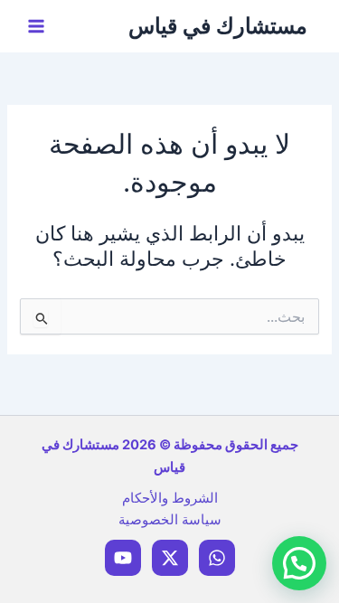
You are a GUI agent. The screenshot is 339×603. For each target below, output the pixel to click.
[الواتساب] (217, 558)
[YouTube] (123, 558)
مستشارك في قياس (217, 26)
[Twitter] (170, 558)
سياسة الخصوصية (169, 520)
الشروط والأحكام (170, 498)
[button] (299, 563)
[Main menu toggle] (36, 26)
